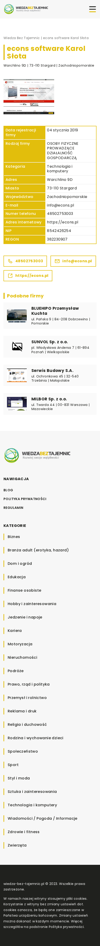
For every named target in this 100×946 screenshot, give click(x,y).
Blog (8, 490)
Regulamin (13, 507)
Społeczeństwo (23, 751)
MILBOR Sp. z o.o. (49, 399)
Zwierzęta (17, 845)
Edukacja (17, 577)
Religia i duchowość (27, 724)
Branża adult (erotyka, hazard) (38, 550)
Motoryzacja (20, 644)
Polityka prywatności (24, 499)
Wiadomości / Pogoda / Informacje (42, 818)
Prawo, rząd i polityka (29, 684)
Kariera (15, 630)
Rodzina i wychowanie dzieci (35, 738)
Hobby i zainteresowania (32, 603)
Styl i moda (19, 778)
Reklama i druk (22, 711)
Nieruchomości (22, 657)
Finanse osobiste (24, 590)
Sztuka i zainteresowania (32, 791)
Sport (13, 764)
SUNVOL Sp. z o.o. (49, 341)
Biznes (14, 536)
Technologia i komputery (59, 169)
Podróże (16, 671)
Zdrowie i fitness (24, 832)
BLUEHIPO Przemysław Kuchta (55, 311)
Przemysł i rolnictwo (27, 697)
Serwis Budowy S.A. (52, 370)
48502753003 (60, 213)
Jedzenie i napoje (25, 617)
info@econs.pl (60, 205)
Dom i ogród (20, 563)
